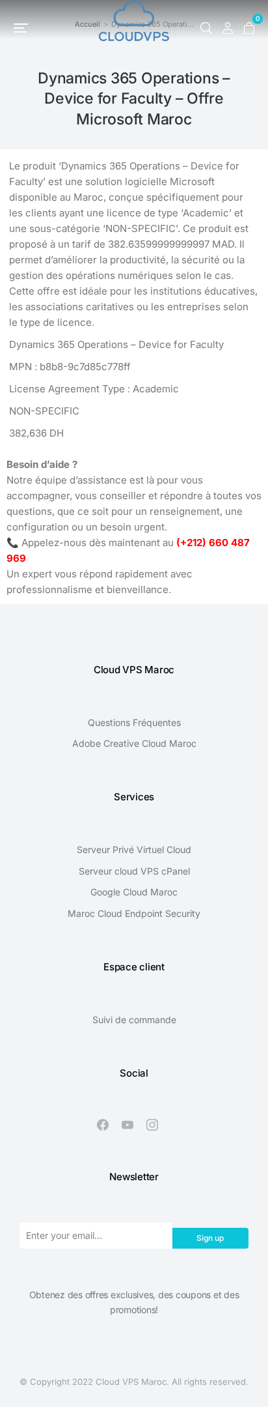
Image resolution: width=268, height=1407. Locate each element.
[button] (21, 28)
